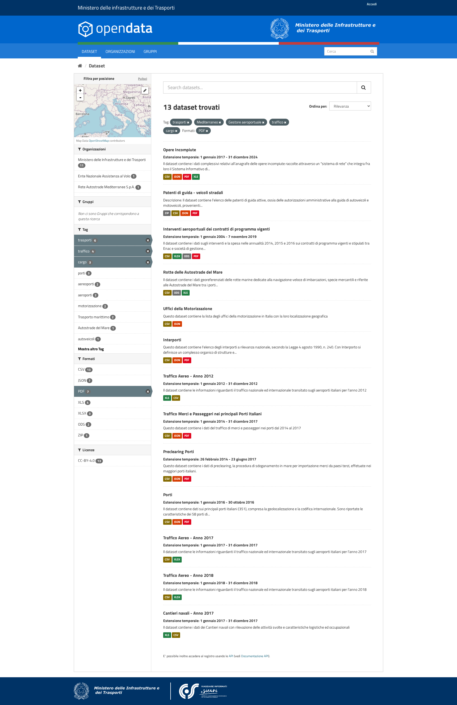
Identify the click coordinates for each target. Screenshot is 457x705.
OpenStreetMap (99, 141)
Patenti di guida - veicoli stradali (193, 192)
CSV (167, 176)
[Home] (80, 65)
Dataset (89, 51)
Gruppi (150, 51)
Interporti (172, 340)
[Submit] (372, 51)
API (231, 656)
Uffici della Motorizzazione (187, 308)
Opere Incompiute (179, 149)
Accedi (372, 4)
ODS (186, 256)
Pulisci (142, 78)
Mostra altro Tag (91, 349)
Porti (167, 494)
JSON (177, 176)
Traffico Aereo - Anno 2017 (188, 537)
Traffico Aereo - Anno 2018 (188, 575)
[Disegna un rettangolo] (144, 90)
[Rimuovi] (188, 122)
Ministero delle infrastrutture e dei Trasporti (126, 7)
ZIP (167, 213)
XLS (196, 176)
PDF (186, 176)
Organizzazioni (120, 51)
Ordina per (317, 106)
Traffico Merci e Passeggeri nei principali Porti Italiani (212, 414)
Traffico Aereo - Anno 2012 (188, 376)
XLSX (177, 256)
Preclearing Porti (178, 451)
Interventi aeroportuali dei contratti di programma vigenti (216, 229)
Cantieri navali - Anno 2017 (188, 613)
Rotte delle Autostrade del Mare (192, 272)
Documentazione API (254, 656)
